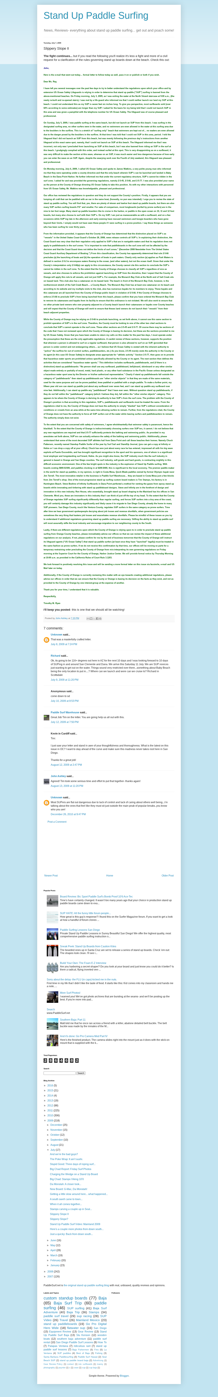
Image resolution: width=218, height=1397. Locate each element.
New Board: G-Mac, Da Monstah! (68, 1189)
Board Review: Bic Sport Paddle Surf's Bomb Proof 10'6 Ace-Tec (96, 896)
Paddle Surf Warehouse (65, 712)
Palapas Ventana (58, 1346)
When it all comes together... (66, 1204)
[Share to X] (94, 618)
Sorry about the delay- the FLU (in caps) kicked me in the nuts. (82, 979)
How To (102, 1342)
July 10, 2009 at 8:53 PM (65, 701)
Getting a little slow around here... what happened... (79, 1194)
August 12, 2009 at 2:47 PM (66, 764)
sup (83, 1367)
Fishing (98, 1353)
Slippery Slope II (59, 1214)
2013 (50, 1100)
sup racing (84, 1316)
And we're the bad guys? (64, 1154)
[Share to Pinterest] (100, 618)
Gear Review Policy (53, 1364)
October (55, 1134)
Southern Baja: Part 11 (73, 1019)
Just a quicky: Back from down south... (71, 1234)
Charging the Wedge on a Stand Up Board (74, 1174)
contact (70, 1364)
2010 (50, 1115)
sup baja (93, 1367)
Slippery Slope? (59, 1219)
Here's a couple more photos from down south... (77, 1229)
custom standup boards (65, 1298)
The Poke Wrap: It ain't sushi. (66, 1159)
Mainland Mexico (88, 1320)
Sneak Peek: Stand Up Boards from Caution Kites (88, 946)
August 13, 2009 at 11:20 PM (67, 786)
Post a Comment (57, 821)
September (57, 1139)
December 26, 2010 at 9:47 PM (68, 814)
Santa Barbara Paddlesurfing (58, 1357)
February (55, 1260)
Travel (64, 1320)
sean (76, 1367)
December (56, 1125)
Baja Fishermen (80, 1349)
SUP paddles (64, 1353)
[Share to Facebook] (97, 618)
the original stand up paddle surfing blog (86, 1285)
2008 (50, 1271)
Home (109, 875)
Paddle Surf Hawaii (88, 1357)
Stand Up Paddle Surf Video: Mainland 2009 (75, 1224)
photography (49, 1367)
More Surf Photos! (70, 992)
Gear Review (85, 1331)
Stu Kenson (83, 1335)
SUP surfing (75, 1308)
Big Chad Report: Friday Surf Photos (70, 1169)
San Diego (100, 1328)
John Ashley (58, 776)
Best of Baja (83, 1353)
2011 (50, 1110)
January (55, 1265)
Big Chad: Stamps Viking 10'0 (67, 1179)
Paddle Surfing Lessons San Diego (80, 930)
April (53, 1250)
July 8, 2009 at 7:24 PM (64, 644)
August (54, 1145)
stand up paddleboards (60, 1324)
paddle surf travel (56, 1316)
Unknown (56, 634)
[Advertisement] (109, 849)
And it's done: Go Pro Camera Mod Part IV (84, 1036)
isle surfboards (85, 1364)
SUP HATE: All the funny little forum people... (85, 913)
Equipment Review (60, 1331)
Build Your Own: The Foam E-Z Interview (83, 963)
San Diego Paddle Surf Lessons (74, 1342)
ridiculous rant (82, 1346)
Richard (55, 655)
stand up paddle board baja (74, 1360)
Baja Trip (73, 1312)
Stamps (94, 1312)
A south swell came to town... (66, 1199)
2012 (50, 1105)
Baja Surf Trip (68, 1303)
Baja (102, 1298)
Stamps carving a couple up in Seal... (71, 1209)
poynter (62, 1367)
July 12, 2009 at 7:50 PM (65, 722)
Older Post (168, 875)
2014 (50, 1095)
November (56, 1129)
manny (100, 1364)
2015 (50, 1090)
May (53, 1245)
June (53, 1240)
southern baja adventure (71, 1338)
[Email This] (88, 618)
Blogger (124, 1375)
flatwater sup (76, 1328)
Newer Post (51, 875)
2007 (50, 1276)
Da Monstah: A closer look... (65, 1184)
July (53, 1150)
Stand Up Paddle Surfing (96, 15)
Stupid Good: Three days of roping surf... (72, 1164)
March (54, 1255)
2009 (50, 1120)
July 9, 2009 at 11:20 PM (64, 679)
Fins (96, 1349)
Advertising (98, 1360)
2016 (50, 1085)
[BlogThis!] (91, 618)
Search (51, 1009)
